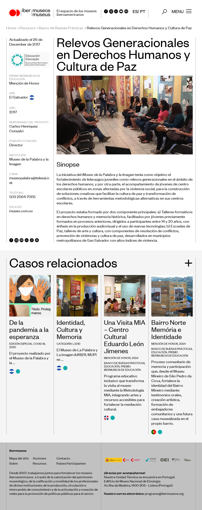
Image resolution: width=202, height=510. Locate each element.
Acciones (39, 458)
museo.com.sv (21, 210)
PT (142, 11)
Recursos (27, 27)
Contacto (63, 458)
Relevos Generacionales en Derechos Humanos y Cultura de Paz (139, 27)
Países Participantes (71, 463)
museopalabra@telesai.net (29, 180)
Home (11, 27)
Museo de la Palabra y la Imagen (29, 161)
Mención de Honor (24, 82)
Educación (112, 366)
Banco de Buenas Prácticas (61, 27)
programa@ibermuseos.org (164, 493)
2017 (13, 111)
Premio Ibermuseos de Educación (122, 368)
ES (135, 11)
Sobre (13, 463)
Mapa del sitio (19, 458)
